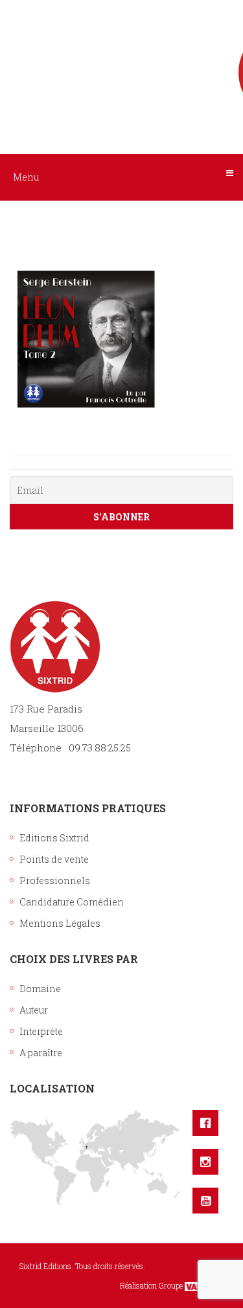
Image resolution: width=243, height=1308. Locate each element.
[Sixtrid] (121, 59)
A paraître (40, 1053)
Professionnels (54, 880)
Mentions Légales (59, 923)
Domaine (40, 988)
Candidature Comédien (71, 902)
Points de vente (54, 859)
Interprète (41, 1031)
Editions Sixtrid (54, 838)
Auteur (33, 1010)
